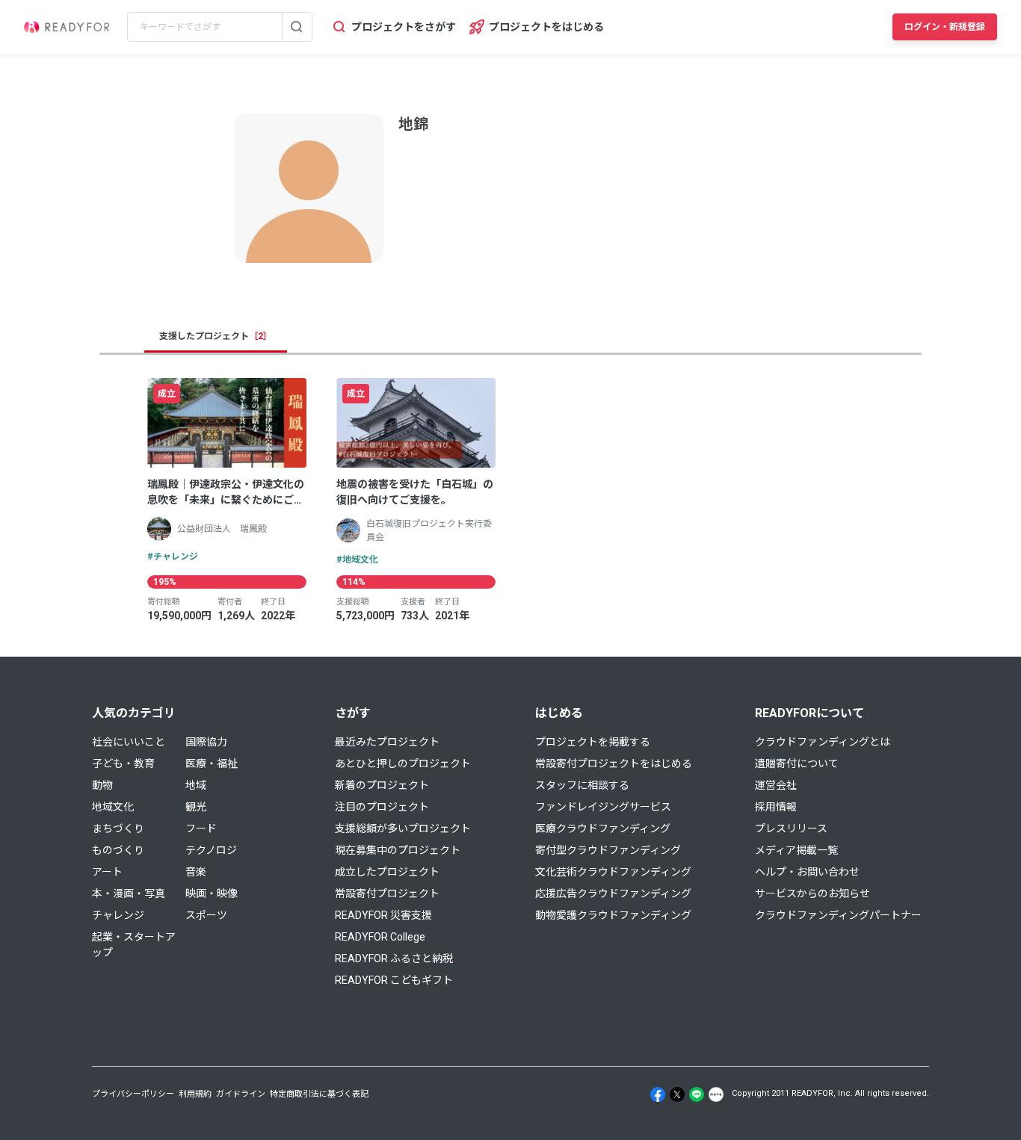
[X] (677, 1094)
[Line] (696, 1094)
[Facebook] (657, 1094)
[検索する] (297, 27)
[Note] (716, 1094)
